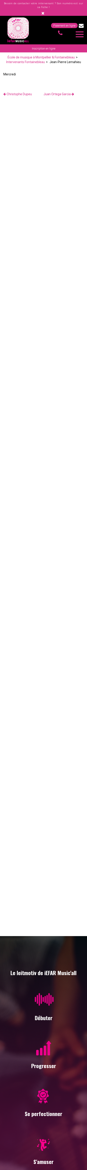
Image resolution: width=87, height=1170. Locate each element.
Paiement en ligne (64, 25)
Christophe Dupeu (19, 94)
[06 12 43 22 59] (61, 33)
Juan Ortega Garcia (57, 94)
